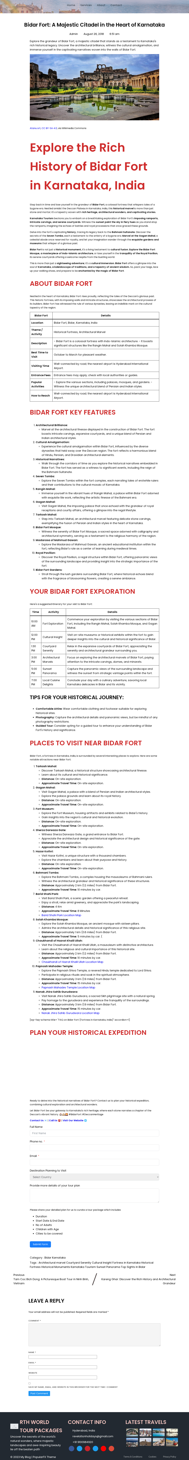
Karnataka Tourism (84, 1267)
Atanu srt (35, 128)
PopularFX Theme (44, 1457)
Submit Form (40, 1244)
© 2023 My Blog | (21, 1457)
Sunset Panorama (109, 1267)
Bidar (48, 1257)
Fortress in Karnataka (126, 1262)
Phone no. (36, 1141)
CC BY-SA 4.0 (49, 128)
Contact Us (37, 1120)
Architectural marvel (52, 1262)
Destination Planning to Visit (48, 1170)
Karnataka (59, 1257)
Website (32, 1372)
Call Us (53, 1120)
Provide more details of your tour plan (55, 1185)
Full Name (36, 1127)
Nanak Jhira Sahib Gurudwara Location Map (71, 1013)
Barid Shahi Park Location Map (61, 915)
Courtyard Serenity (79, 1262)
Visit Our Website (73, 1120)
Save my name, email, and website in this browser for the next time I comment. (73, 1387)
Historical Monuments (56, 1267)
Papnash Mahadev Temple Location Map (68, 987)
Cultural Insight (102, 1262)
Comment (34, 1320)
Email (33, 1156)
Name (32, 1352)
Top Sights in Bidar (133, 1267)
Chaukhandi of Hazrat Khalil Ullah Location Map (72, 962)
